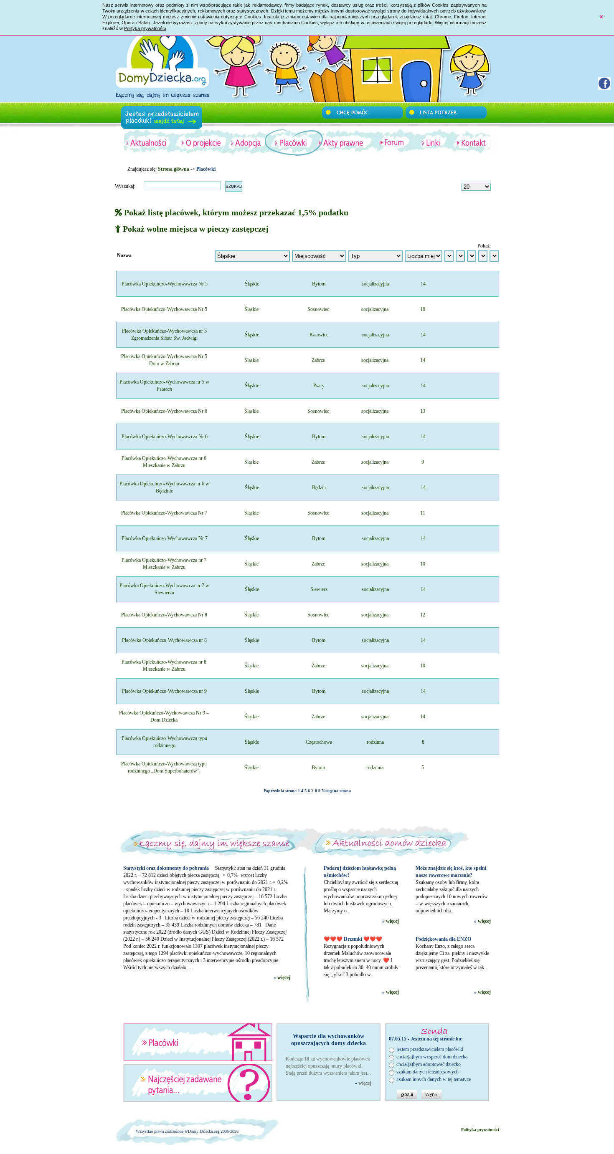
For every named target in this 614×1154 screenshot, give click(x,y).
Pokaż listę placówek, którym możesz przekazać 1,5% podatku (235, 212)
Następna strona (336, 790)
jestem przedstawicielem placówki (429, 1049)
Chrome (443, 16)
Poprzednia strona (280, 790)
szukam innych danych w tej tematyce (433, 1079)
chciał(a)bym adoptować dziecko (428, 1064)
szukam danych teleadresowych (427, 1072)
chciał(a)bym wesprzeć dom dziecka (431, 1057)
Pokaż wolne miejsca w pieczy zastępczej (195, 228)
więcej (283, 977)
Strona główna (173, 169)
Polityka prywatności (145, 28)
